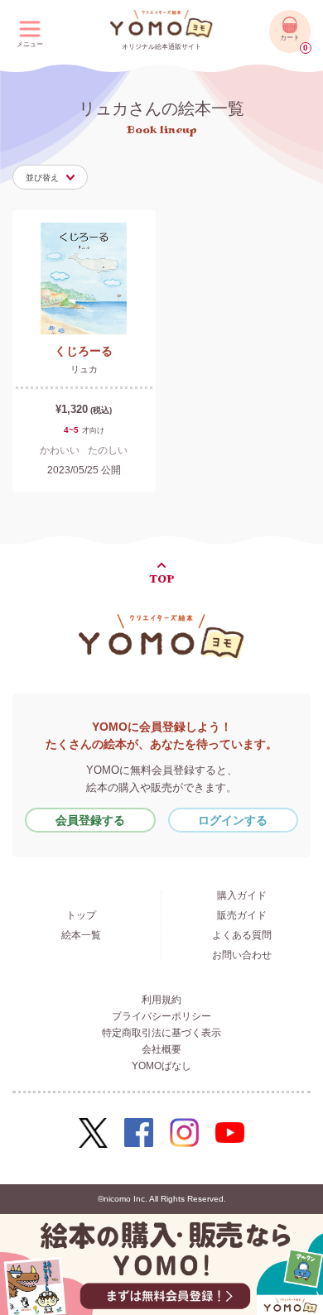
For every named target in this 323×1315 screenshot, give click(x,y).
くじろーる (84, 351)
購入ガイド (242, 895)
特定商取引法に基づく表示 (161, 1033)
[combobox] (50, 177)
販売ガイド (242, 915)
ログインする (233, 820)
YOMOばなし (161, 1066)
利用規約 (161, 999)
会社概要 (161, 1049)
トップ (81, 915)
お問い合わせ (242, 955)
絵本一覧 (81, 935)
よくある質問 (242, 935)
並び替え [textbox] (42, 177)
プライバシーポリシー (161, 1016)
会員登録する (90, 820)
